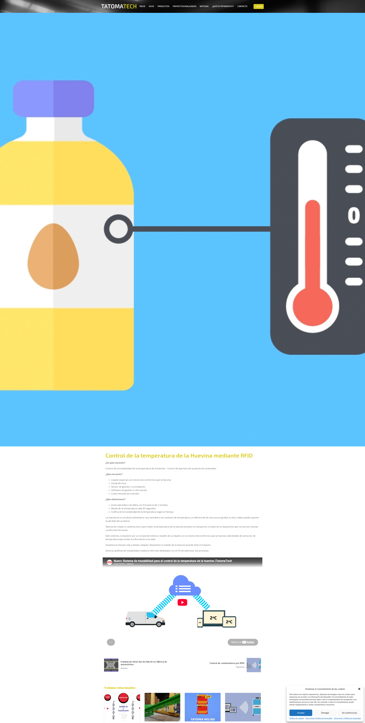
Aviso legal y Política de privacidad (318, 718)
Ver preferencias (349, 713)
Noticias (204, 6)
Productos (163, 6)
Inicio (142, 6)
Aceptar (301, 713)
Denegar (325, 713)
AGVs (151, 6)
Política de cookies (296, 718)
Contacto (242, 6)
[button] (359, 688)
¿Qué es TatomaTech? (223, 6)
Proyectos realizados (184, 6)
